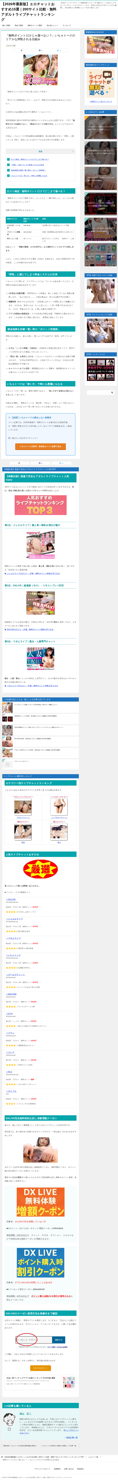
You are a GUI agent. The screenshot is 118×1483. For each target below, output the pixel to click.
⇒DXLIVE (11, 899)
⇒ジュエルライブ (14, 919)
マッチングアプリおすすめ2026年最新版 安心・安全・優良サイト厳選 (100, 255)
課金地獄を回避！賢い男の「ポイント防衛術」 (28, 170)
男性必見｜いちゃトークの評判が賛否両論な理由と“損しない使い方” (22, 1446)
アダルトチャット (23, 817)
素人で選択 (6, 25)
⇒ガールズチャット (15, 975)
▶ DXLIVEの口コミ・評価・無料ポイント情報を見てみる (29, 629)
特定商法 (80, 1469)
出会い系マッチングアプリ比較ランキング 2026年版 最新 (30, 1378)
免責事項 (57, 1469)
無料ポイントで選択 (35, 25)
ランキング (67, 25)
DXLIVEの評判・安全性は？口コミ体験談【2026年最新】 (33, 738)
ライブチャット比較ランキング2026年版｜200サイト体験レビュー (36, 704)
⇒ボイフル (11, 1091)
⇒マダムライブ (13, 938)
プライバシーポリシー (21, 761)
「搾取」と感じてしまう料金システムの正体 (27, 165)
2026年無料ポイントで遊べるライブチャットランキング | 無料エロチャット (38, 727)
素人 (59, 842)
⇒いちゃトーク (13, 955)
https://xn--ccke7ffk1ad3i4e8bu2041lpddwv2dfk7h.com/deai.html (27, 1381)
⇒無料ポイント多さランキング (100, 101)
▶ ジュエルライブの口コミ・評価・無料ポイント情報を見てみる (32, 573)
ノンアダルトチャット (59, 817)
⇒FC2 (9, 1072)
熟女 (23, 842)
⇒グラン (10, 1033)
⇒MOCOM (11, 994)
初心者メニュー (52, 25)
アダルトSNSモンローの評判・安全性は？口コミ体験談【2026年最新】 (37, 750)
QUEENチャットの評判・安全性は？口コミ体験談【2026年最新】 (35, 716)
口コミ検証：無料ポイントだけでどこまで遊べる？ (30, 159)
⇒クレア (10, 1052)
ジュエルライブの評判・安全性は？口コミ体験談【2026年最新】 (101, 229)
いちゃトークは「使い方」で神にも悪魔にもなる (29, 176)
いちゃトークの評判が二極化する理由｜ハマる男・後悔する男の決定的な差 (61, 1446)
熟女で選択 (19, 25)
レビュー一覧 (11, 45)
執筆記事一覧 (72, 1437)
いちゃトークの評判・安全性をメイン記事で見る (40, 446)
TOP (44, 1457)
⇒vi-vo (9, 1013)
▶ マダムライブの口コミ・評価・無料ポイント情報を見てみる (31, 686)
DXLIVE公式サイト (40, 1368)
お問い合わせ (69, 1469)
